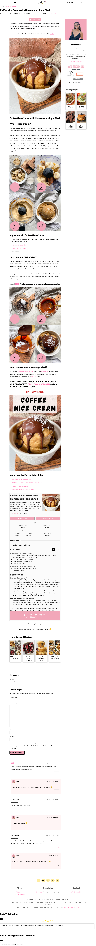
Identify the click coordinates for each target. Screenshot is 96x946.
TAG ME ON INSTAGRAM (39, 384)
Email (11, 736)
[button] (11, 513)
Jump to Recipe (35, 19)
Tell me (32, 617)
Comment (13, 704)
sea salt (33, 376)
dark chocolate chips (23, 600)
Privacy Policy (19, 894)
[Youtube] (43, 880)
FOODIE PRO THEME (71, 907)
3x (58, 549)
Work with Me (76, 892)
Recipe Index (7, 6)
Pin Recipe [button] (23, 518)
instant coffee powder (19, 245)
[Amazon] (48, 880)
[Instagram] (38, 880)
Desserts (14, 6)
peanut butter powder (19, 248)
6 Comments (53, 13)
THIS (17, 284)
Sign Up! (39, 892)
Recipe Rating (13, 697)
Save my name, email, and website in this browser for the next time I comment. (33, 747)
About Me (19, 892)
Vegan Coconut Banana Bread (21, 479)
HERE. (52, 34)
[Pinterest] (57, 880)
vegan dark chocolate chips (25, 371)
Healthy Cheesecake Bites (20, 486)
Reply (56, 773)
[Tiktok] (53, 880)
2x (56, 549)
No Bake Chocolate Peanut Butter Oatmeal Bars (27, 482)
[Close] (1, 919)
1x (53, 549)
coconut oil (44, 371)
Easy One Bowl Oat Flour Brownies (23, 489)
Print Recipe (49, 518)
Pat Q (12, 763)
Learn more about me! (76, 61)
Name (11, 730)
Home (1, 6)
